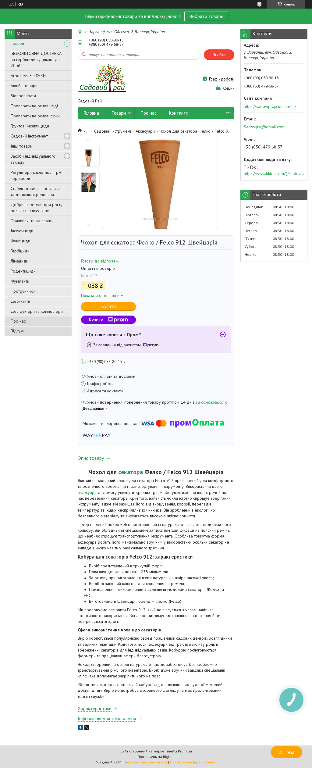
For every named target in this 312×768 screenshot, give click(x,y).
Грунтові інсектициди (30, 126)
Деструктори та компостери (37, 311)
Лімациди (19, 261)
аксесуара (87, 492)
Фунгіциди (20, 241)
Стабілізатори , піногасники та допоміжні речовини (35, 191)
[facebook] (80, 728)
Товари (17, 43)
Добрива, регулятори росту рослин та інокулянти (36, 207)
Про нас (18, 321)
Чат (291, 752)
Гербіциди (20, 251)
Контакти (178, 113)
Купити (108, 306)
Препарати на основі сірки (35, 116)
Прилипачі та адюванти (32, 220)
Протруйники (23, 291)
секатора (130, 472)
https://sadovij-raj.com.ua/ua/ (270, 106)
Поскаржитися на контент (145, 762)
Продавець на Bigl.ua (156, 756)
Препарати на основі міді (34, 106)
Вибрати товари (206, 16)
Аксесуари (145, 131)
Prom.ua (185, 751)
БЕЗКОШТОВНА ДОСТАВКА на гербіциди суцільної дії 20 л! (36, 59)
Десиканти (20, 301)
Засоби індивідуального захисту (33, 159)
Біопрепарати (23, 95)
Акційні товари (24, 85)
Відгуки (17, 331)
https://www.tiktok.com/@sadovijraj (274, 173)
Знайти (219, 54)
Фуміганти (20, 281)
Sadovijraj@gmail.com (264, 127)
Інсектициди (22, 231)
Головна (91, 113)
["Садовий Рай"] (102, 78)
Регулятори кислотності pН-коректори (37, 175)
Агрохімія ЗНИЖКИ (28, 75)
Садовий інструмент (29, 136)
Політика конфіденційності (193, 762)
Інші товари (21, 146)
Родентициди (23, 271)
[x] (86, 728)
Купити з (98, 320)
